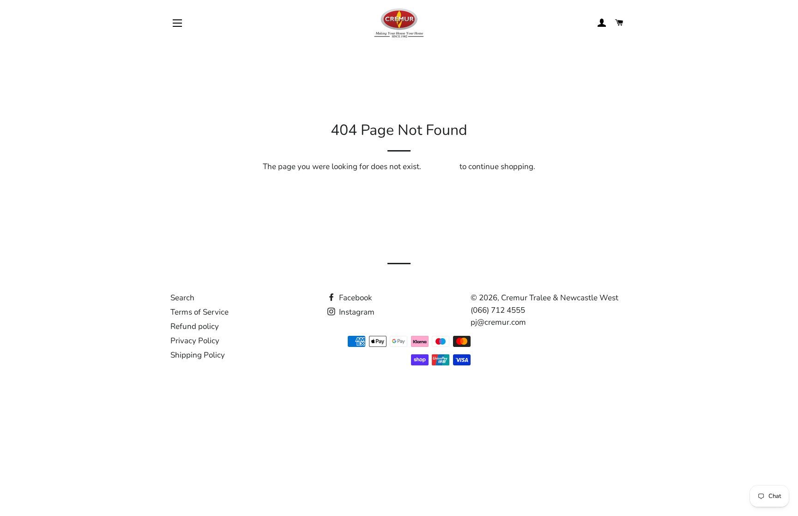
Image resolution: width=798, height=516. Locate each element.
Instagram (356, 312)
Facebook (354, 297)
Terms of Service (199, 312)
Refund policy (194, 326)
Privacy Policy (194, 340)
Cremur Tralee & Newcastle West (559, 297)
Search (182, 297)
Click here (440, 166)
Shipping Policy (197, 355)
